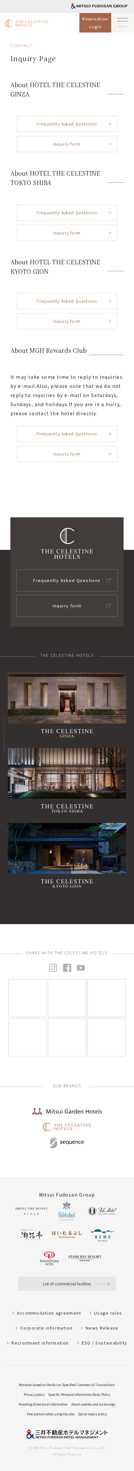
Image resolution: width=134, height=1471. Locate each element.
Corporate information (46, 1328)
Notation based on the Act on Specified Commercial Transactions (67, 1384)
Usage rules (108, 1313)
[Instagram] (27, 998)
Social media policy (92, 1413)
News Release (102, 1328)
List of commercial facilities (67, 1283)
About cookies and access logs (93, 1404)
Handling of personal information (43, 1404)
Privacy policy (34, 1394)
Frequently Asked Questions (67, 123)
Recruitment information (40, 1343)
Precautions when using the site (50, 1413)
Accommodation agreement (49, 1313)
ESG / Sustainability (104, 1343)
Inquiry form (67, 144)
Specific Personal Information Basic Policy (79, 1394)
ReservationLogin (95, 22)
